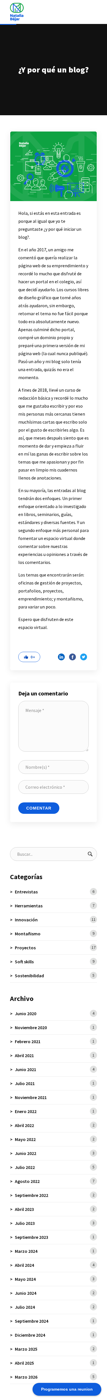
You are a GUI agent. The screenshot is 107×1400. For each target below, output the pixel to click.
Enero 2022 (55, 1111)
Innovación (55, 919)
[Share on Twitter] (83, 657)
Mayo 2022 (55, 1139)
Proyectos (55, 947)
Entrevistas (55, 892)
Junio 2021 (55, 1069)
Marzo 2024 (55, 1251)
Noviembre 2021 (55, 1097)
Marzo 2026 (55, 1377)
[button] (29, 657)
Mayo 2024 (55, 1279)
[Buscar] (90, 854)
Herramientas (55, 906)
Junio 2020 (55, 1013)
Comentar (38, 808)
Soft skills (55, 961)
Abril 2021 (55, 1055)
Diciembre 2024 (55, 1335)
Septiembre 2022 (55, 1195)
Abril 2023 (55, 1209)
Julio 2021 (55, 1083)
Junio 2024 (55, 1293)
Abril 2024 (55, 1265)
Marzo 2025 (55, 1349)
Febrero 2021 (55, 1041)
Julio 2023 (55, 1223)
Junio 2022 (55, 1153)
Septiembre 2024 (55, 1321)
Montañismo (55, 933)
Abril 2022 (55, 1125)
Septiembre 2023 (55, 1237)
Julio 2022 (55, 1167)
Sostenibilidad (55, 975)
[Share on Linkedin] (61, 657)
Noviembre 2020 (55, 1027)
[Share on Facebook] (72, 657)
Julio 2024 (55, 1307)
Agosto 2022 (55, 1181)
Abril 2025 (55, 1363)
